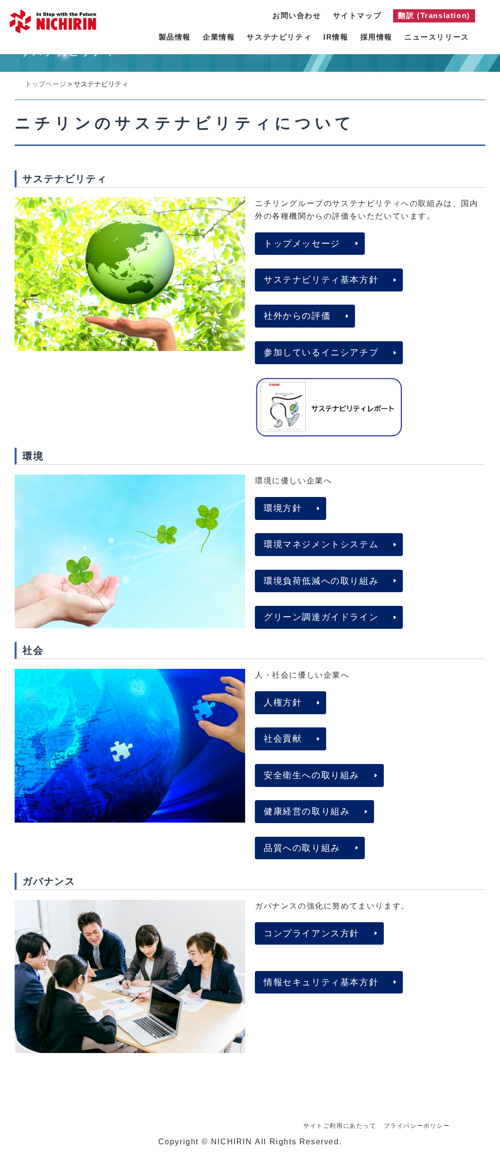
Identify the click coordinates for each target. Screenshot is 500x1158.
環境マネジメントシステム (321, 544)
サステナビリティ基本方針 (321, 280)
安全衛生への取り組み (311, 775)
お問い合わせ (296, 15)
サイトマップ (357, 15)
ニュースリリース (436, 37)
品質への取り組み (302, 848)
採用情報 (376, 37)
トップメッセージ (302, 243)
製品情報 (175, 37)
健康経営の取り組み (307, 811)
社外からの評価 (297, 316)
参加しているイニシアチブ (321, 352)
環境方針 (283, 508)
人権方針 (283, 702)
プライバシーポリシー (417, 1125)
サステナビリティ (279, 37)
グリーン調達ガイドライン (321, 617)
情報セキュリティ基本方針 (321, 982)
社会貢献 (283, 739)
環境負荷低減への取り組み (321, 581)
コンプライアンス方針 (311, 933)
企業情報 (219, 37)
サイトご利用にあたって (339, 1125)
